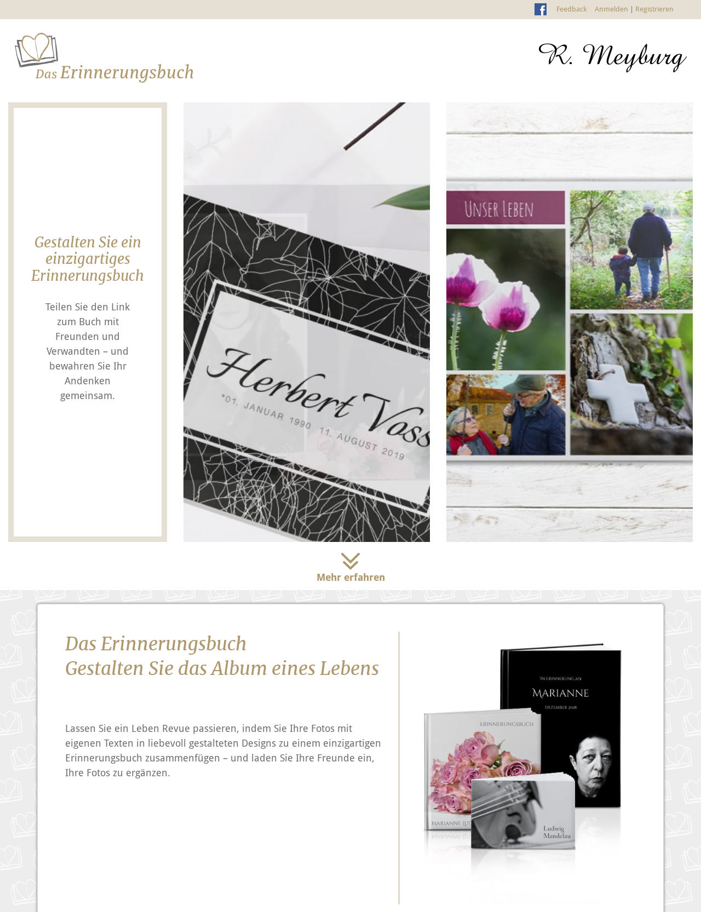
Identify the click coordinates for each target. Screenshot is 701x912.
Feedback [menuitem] (571, 9)
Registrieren (654, 9)
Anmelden (611, 9)
